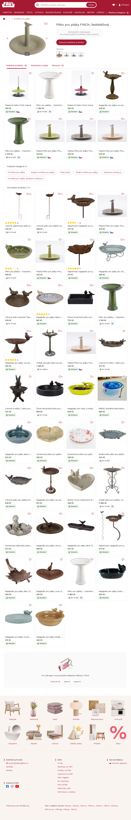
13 (93, 194)
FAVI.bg (59, 809)
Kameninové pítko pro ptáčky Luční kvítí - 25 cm (90, 454)
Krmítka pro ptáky (22, 19)
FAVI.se (114, 806)
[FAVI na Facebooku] (7, 786)
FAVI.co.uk (49, 809)
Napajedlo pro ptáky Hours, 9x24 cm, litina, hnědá (58, 545)
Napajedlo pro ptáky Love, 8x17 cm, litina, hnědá (58, 591)
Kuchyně (67, 12)
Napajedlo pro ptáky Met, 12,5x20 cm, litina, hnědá (28, 591)
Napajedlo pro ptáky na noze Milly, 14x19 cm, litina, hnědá (31, 363)
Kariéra (9, 770)
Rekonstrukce (53, 12)
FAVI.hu (91, 806)
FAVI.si (74, 809)
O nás (60, 763)
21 (124, 240)
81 (30, 285)
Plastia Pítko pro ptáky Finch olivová (52, 151)
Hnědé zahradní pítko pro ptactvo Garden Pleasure (59, 363)
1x (17, 268)
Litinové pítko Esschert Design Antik (21, 317)
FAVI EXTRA (62, 785)
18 (61, 194)
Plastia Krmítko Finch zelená (18, 105)
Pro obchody (63, 781)
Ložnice (100, 12)
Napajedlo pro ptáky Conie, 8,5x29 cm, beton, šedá (28, 637)
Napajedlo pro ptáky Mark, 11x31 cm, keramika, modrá (29, 454)
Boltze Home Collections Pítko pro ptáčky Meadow (91, 500)
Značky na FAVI (64, 770)
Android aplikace (119, 763)
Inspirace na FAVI (65, 774)
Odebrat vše (55, 682)
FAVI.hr (99, 806)
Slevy (118, 743)
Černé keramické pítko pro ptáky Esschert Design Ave (60, 408)
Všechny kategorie (116, 12)
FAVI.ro (83, 806)
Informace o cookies (66, 792)
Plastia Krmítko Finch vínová (80, 105)
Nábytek (7, 12)
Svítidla (39, 12)
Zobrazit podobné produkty (71, 42)
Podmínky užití (64, 788)
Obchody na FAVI (65, 767)
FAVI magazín (63, 777)
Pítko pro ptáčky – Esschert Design (52, 105)
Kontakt (9, 767)
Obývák (90, 12)
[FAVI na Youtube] (17, 786)
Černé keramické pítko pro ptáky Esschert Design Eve (92, 317)
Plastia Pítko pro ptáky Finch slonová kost (87, 363)
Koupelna (79, 12)
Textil (29, 12)
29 (30, 194)
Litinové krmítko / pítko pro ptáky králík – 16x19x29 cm (30, 408)
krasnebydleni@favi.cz (18, 763)
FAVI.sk (68, 806)
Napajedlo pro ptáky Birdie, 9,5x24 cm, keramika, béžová (62, 637)
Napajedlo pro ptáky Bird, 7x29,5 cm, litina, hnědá (90, 545)
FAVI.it (107, 806)
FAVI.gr (66, 809)
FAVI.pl (76, 806)
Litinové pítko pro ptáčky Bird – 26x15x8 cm (25, 500)
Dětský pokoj (76, 743)
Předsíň (97, 743)
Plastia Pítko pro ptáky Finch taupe (83, 151)
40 (30, 331)
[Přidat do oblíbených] (30, 73)
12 (61, 285)
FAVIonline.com (12, 806)
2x (18, 223)
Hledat (91, 5)
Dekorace (19, 12)
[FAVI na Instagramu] (12, 786)
